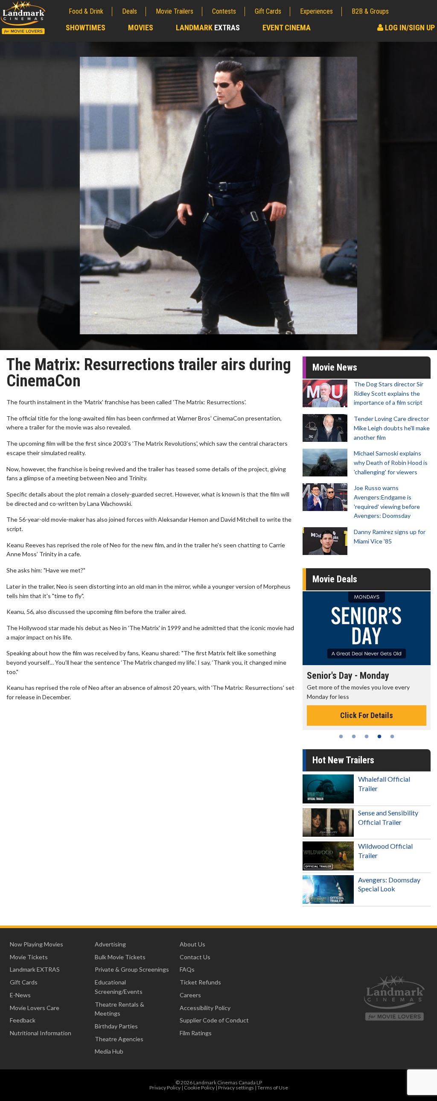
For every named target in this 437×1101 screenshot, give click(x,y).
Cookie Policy (199, 1087)
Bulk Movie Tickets (120, 957)
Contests (224, 11)
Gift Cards (268, 11)
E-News (20, 995)
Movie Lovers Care (34, 1007)
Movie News (334, 367)
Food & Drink (86, 11)
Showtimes (85, 27)
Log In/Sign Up (409, 27)
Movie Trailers (174, 11)
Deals (129, 11)
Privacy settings (236, 1087)
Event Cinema (286, 27)
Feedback (22, 1020)
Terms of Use (272, 1087)
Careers (190, 995)
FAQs (187, 969)
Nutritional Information (40, 1033)
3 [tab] (366, 736)
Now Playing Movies (36, 944)
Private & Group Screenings (132, 969)
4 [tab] (379, 736)
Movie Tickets (29, 957)
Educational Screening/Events (119, 986)
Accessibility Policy (205, 1007)
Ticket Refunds (200, 982)
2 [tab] (354, 736)
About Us (192, 944)
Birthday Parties (116, 1026)
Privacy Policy (165, 1087)
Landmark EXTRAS (35, 969)
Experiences (316, 11)
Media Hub (109, 1051)
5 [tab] (392, 736)
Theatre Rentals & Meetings (119, 1009)
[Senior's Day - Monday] (360, 628)
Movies (140, 27)
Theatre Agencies (119, 1039)
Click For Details (360, 715)
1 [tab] (341, 736)
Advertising (110, 944)
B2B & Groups (370, 11)
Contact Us (195, 957)
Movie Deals (334, 579)
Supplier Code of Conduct (214, 1020)
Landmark (208, 27)
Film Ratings (196, 1033)
